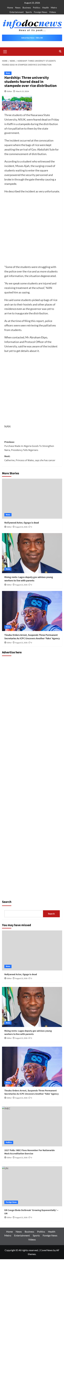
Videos (52, 12)
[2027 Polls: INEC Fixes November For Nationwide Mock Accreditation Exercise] (32, 1126)
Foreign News (40, 12)
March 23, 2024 (22, 91)
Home (10, 7)
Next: (29, 458)
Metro (54, 7)
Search (6, 902)
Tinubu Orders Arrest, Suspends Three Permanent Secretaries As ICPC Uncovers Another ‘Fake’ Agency (32, 636)
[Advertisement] (32, 230)
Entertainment (17, 12)
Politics (36, 7)
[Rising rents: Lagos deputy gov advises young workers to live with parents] (32, 553)
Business (27, 7)
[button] (5, 51)
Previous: (29, 446)
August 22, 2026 (21, 585)
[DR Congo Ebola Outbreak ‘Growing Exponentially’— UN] (32, 1186)
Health (45, 7)
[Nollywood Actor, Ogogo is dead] (32, 499)
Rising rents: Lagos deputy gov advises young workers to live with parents (28, 578)
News (18, 7)
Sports (29, 12)
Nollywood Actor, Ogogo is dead (21, 522)
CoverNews (46, 1250)
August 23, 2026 (21, 527)
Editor (9, 91)
